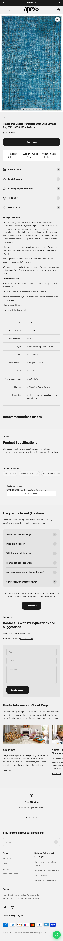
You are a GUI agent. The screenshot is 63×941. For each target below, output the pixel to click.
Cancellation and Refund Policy (45, 863)
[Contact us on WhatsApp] (57, 935)
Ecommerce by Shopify (37, 933)
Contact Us (32, 605)
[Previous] (3, 2)
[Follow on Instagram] (12, 908)
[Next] (59, 2)
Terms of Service (10, 873)
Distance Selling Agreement (46, 870)
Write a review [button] (31, 493)
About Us (7, 858)
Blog (5, 863)
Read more (8, 770)
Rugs (5, 117)
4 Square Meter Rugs (29, 473)
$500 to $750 (10, 473)
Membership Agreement (45, 880)
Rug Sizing (56, 773)
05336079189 (24, 633)
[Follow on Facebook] (5, 908)
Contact (6, 868)
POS (24, 933)
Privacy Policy (40, 875)
